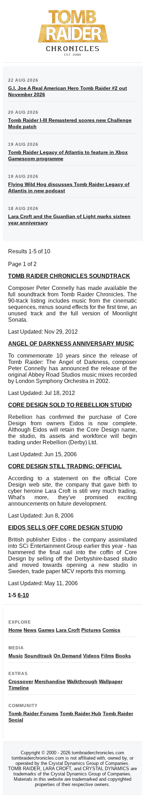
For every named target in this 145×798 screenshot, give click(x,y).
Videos (91, 655)
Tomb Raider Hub (80, 713)
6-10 (23, 595)
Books (123, 655)
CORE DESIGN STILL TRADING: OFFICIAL (65, 466)
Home (15, 630)
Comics (111, 630)
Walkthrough (82, 681)
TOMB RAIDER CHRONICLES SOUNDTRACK (69, 276)
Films (107, 655)
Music (15, 655)
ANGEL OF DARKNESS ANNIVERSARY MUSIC (71, 344)
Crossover (20, 681)
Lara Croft (68, 630)
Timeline (18, 688)
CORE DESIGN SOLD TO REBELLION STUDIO (70, 405)
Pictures (91, 630)
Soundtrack (38, 655)
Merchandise (49, 681)
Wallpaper (110, 681)
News (30, 630)
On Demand (67, 655)
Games (46, 630)
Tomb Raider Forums (33, 713)
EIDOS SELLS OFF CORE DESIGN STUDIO (65, 528)
